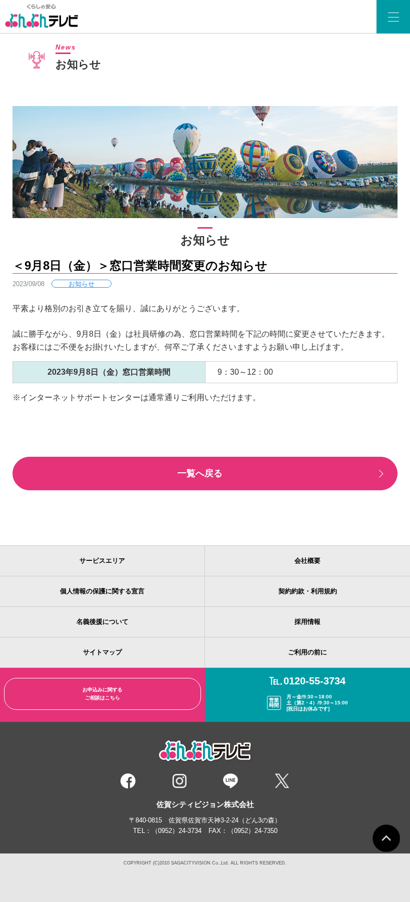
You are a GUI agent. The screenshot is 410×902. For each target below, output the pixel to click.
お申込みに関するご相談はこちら (102, 693)
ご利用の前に (307, 652)
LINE (230, 780)
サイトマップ (102, 652)
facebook (128, 780)
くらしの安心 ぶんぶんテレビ (44, 16)
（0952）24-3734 (177, 830)
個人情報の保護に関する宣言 (102, 591)
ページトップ (386, 838)
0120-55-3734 (315, 680)
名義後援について (102, 621)
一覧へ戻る (200, 473)
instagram (179, 780)
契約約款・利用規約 (307, 591)
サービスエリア (102, 560)
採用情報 (307, 621)
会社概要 (307, 560)
